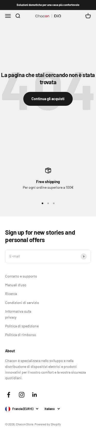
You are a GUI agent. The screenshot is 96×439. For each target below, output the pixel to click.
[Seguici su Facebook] (8, 394)
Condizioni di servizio (22, 302)
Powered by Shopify (48, 424)
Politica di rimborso (20, 334)
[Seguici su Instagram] (21, 394)
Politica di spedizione (22, 326)
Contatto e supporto (21, 276)
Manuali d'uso (15, 285)
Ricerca (11, 293)
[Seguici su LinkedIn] (34, 394)
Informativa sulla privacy (18, 314)
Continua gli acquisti (48, 99)
